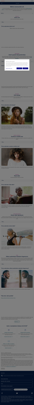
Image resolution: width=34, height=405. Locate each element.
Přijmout (25, 68)
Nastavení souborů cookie (9, 68)
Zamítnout (19, 68)
